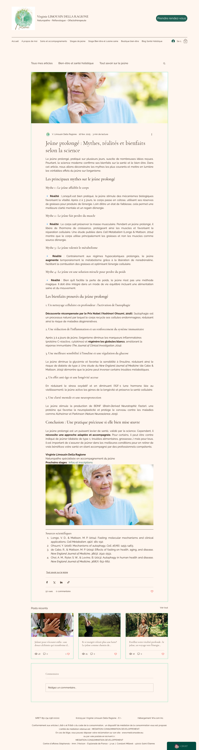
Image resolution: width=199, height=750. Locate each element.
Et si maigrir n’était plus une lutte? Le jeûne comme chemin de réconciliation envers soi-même (99, 643)
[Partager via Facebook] (47, 582)
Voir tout (164, 607)
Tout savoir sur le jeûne (114, 63)
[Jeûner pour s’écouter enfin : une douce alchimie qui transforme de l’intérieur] (52, 625)
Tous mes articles (42, 63)
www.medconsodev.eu (132, 732)
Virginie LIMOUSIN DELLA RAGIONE (62, 16)
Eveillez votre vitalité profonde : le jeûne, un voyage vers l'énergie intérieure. (146, 643)
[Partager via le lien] (68, 582)
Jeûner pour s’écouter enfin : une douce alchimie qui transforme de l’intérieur (51, 643)
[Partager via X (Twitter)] (54, 582)
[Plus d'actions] (151, 134)
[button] (185, 41)
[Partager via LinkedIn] (61, 582)
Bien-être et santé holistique (76, 63)
